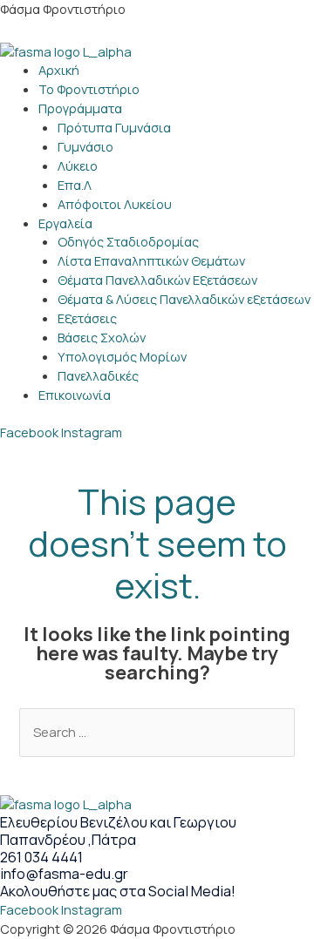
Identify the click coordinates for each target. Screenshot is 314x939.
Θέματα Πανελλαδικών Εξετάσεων (157, 279)
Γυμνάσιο (85, 146)
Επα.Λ (75, 184)
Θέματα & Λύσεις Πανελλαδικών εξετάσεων (184, 298)
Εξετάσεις (87, 318)
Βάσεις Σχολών (102, 337)
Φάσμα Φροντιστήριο (63, 8)
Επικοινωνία (74, 394)
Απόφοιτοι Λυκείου (115, 204)
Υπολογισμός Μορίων (122, 356)
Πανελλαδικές (98, 375)
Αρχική (58, 69)
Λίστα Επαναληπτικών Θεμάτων (151, 260)
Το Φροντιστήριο (89, 89)
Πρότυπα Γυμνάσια (114, 127)
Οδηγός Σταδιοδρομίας (128, 241)
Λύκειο (78, 165)
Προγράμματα (80, 108)
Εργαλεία (65, 223)
